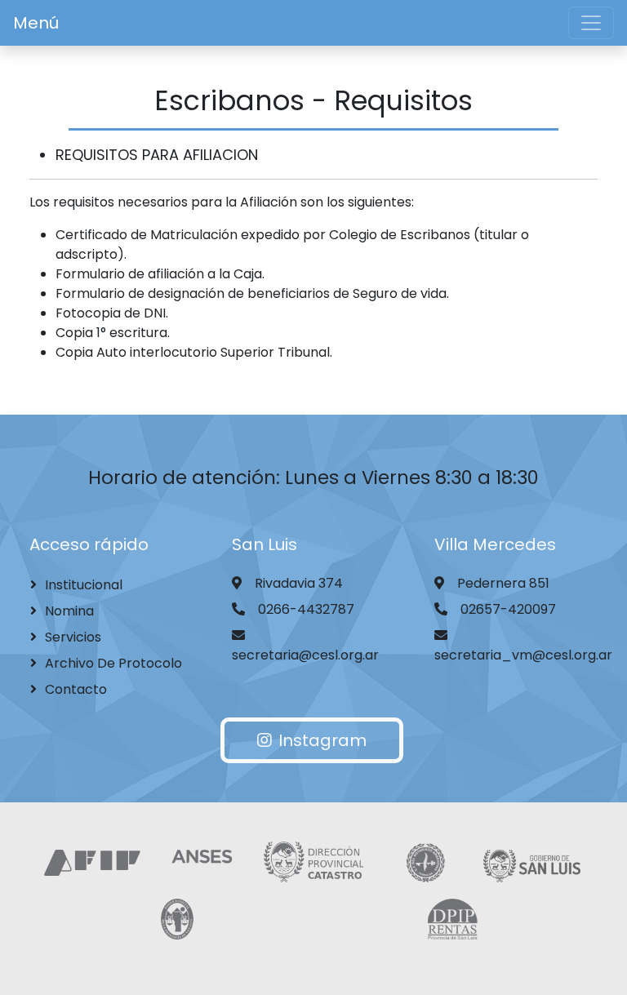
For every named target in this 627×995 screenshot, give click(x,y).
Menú (36, 22)
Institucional (83, 584)
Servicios (73, 637)
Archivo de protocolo (113, 663)
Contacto (76, 689)
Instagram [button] (322, 740)
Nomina (69, 611)
